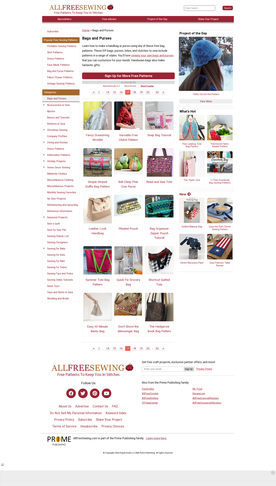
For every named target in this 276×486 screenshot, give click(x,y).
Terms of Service (64, 426)
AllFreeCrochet (150, 393)
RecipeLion (198, 393)
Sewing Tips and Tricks (60, 273)
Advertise (82, 406)
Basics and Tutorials (58, 117)
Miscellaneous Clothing (60, 179)
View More (206, 101)
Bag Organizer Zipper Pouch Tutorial (159, 233)
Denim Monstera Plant (191, 263)
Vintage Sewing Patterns (61, 83)
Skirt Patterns (54, 52)
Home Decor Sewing (58, 167)
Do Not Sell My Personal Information (76, 413)
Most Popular (147, 86)
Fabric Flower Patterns (60, 77)
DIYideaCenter (150, 402)
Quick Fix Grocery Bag (128, 282)
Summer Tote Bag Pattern (97, 282)
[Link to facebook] (71, 393)
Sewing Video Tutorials (60, 279)
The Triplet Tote (192, 180)
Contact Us (100, 406)
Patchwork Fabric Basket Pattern (220, 145)
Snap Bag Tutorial (159, 135)
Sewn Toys (53, 286)
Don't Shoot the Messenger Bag (128, 329)
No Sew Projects (56, 198)
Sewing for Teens (57, 267)
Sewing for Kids (56, 254)
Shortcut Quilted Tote (159, 282)
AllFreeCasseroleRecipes (206, 402)
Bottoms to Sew (56, 123)
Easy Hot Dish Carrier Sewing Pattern (220, 228)
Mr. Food (197, 388)
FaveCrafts (148, 388)
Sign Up (188, 369)
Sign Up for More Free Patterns (128, 76)
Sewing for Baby (56, 248)
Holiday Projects (56, 161)
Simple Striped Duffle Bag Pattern (97, 184)
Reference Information (59, 211)
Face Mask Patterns (58, 64)
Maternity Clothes (57, 173)
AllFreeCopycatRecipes (205, 398)
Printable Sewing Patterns (61, 46)
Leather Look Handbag (97, 231)
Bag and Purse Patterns (60, 71)
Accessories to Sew (58, 105)
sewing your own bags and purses (152, 55)
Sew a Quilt (53, 223)
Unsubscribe (89, 426)
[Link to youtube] (106, 393)
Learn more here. (156, 438)
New (183, 194)
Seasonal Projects (57, 217)
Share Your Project (109, 420)
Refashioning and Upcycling (62, 204)
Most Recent (130, 86)
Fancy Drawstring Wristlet (97, 137)
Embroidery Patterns (58, 155)
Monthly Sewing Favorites (61, 192)
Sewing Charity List (58, 236)
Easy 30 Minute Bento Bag (97, 329)
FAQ (115, 406)
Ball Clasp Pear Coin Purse (128, 184)
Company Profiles (57, 136)
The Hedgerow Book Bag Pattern (159, 329)
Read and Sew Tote (159, 182)
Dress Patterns (55, 58)
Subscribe (52, 31)
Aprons (51, 111)
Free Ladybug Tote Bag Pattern (192, 145)
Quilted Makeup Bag (192, 226)
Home (86, 30)
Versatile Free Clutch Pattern (128, 137)
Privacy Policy (64, 420)
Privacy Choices (112, 426)
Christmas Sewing (57, 130)
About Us (65, 406)
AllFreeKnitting (150, 398)
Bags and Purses (56, 98)
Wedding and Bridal (58, 298)
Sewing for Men (56, 261)
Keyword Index (116, 413)
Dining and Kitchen (57, 142)
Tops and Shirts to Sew (60, 292)
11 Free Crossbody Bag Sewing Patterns (220, 181)
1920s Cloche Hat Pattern (206, 94)
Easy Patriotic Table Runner (220, 264)
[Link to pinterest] (95, 393)
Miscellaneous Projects (60, 186)
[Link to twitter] (83, 393)
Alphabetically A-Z (111, 86)
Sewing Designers (57, 242)
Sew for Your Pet (56, 229)
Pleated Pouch (128, 228)
